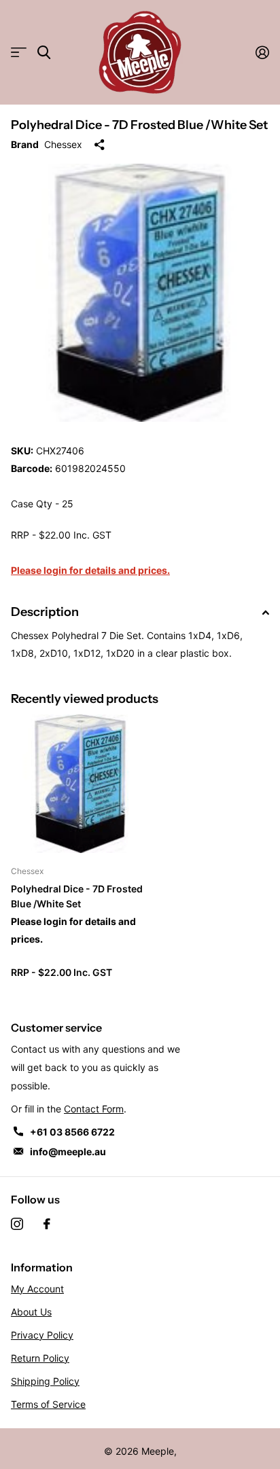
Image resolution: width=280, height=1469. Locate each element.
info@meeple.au (68, 1151)
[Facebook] (46, 1223)
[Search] (43, 52)
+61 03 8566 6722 (72, 1132)
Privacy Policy (42, 1335)
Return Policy (40, 1358)
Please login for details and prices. (90, 570)
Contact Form (94, 1108)
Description (45, 611)
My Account (37, 1288)
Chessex (63, 144)
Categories (19, 52)
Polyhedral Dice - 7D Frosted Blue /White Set (77, 896)
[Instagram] (17, 1224)
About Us (31, 1312)
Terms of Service (48, 1404)
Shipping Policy (45, 1381)
